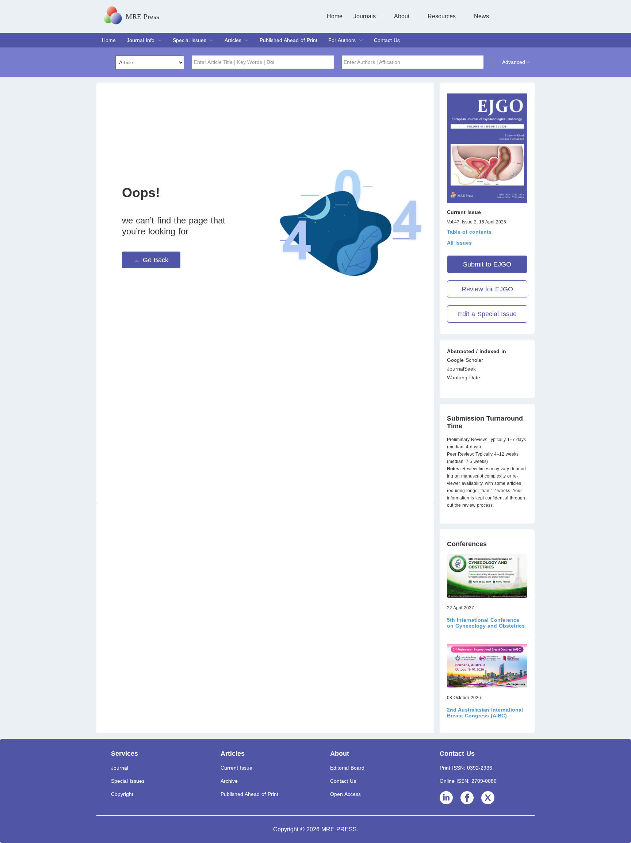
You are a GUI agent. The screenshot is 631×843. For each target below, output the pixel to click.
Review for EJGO (487, 289)
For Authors (342, 40)
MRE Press (142, 16)
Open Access (345, 794)
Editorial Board (347, 768)
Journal (119, 768)
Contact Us (387, 40)
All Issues (459, 243)
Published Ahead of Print (288, 40)
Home (335, 16)
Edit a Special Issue (487, 314)
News (481, 16)
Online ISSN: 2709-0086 (468, 781)
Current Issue (236, 768)
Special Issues (189, 40)
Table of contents (469, 232)
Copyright (122, 794)
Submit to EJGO (487, 264)
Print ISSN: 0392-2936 (466, 768)
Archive (229, 781)
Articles (233, 40)
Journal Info (140, 40)
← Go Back (151, 260)
